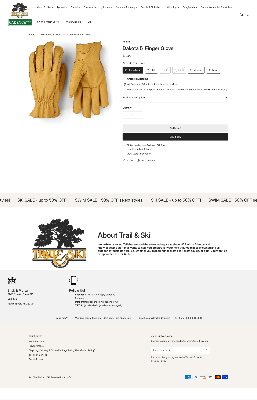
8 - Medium (196, 70)
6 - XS (165, 70)
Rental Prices (36, 359)
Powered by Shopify (61, 377)
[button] (45, 7)
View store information (139, 153)
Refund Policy (36, 341)
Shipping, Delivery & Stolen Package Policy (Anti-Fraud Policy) (62, 350)
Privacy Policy (36, 345)
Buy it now (175, 136)
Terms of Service (38, 354)
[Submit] (206, 350)
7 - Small (179, 70)
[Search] (241, 14)
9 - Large (213, 70)
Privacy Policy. (159, 360)
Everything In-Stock (51, 34)
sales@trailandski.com (158, 318)
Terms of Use (192, 357)
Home (32, 34)
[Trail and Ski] (20, 14)
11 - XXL (151, 70)
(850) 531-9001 (194, 318)
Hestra (126, 41)
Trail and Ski (44, 377)
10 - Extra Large (133, 70)
